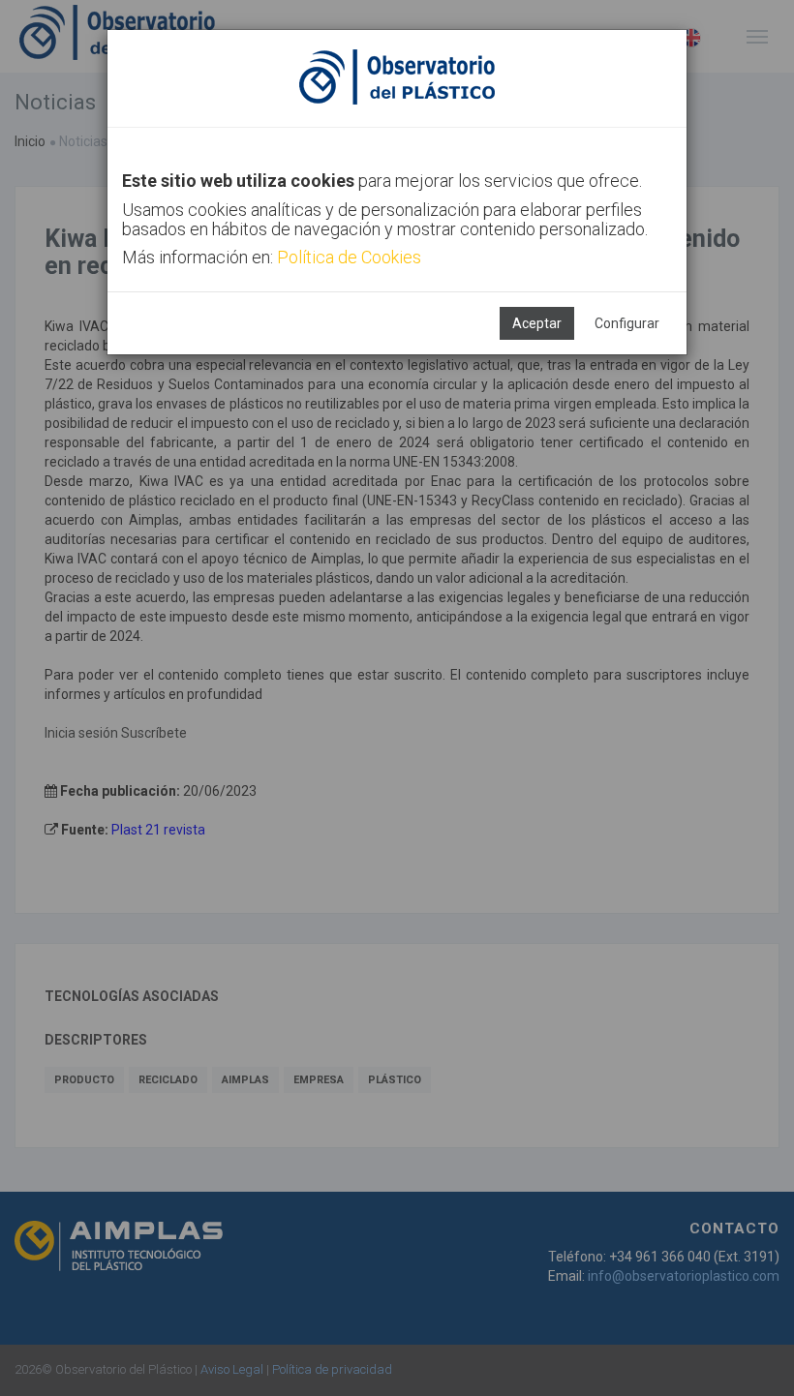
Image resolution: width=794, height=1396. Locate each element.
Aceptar (537, 323)
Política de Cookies (349, 257)
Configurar (627, 323)
